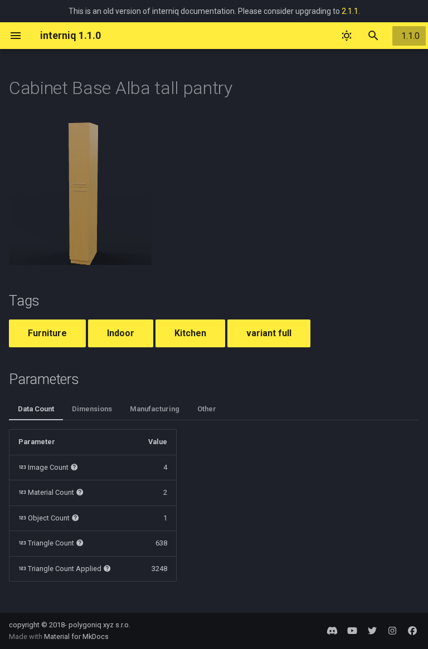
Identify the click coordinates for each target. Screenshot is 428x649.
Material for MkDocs (76, 636)
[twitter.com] (372, 631)
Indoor (120, 333)
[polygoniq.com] (332, 631)
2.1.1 (350, 11)
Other (206, 409)
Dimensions (92, 409)
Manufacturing (154, 409)
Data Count (36, 409)
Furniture (47, 333)
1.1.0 (410, 36)
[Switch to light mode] (346, 35)
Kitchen (190, 333)
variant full (268, 333)
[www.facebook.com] (412, 631)
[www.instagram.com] (392, 631)
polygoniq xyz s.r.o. (99, 625)
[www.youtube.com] (352, 631)
